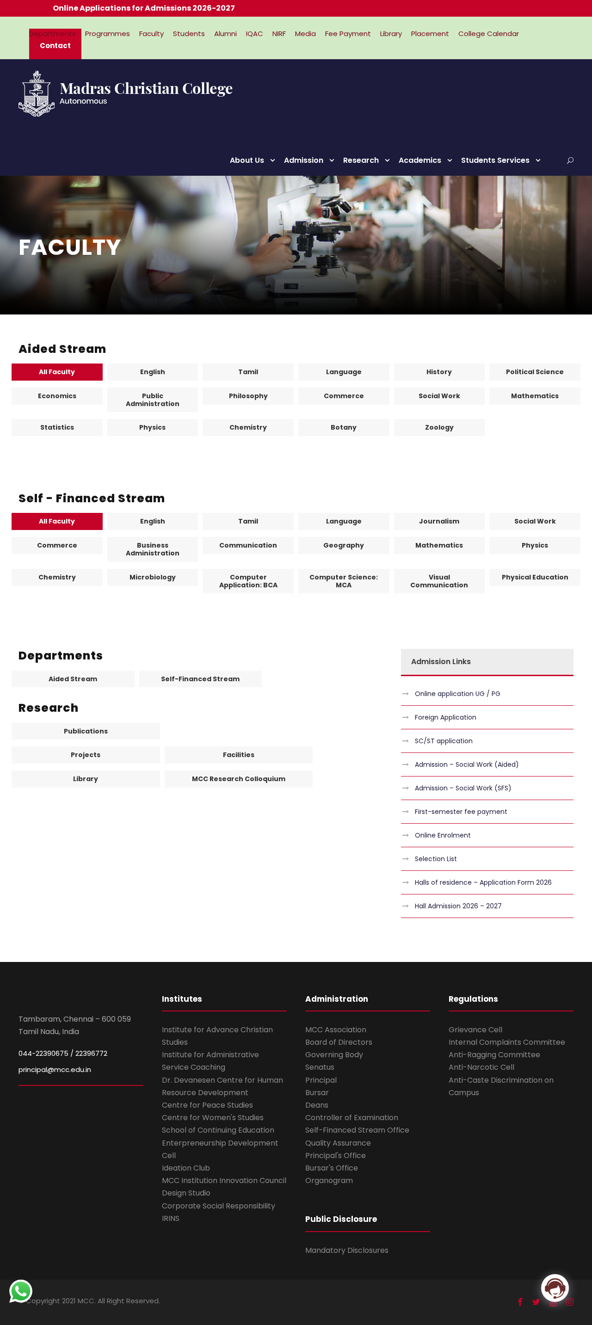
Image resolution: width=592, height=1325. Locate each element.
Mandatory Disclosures (346, 1250)
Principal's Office (335, 1155)
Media (305, 33)
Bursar (317, 1092)
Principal (321, 1080)
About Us (247, 160)
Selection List (436, 858)
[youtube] (553, 1302)
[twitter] (536, 1302)
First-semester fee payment (461, 811)
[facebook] (520, 1302)
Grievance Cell (475, 1029)
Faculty (151, 33)
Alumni (225, 33)
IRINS (170, 1218)
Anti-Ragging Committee (494, 1054)
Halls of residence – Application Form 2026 (483, 882)
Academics (420, 160)
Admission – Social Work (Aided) (467, 764)
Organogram (329, 1180)
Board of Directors (338, 1042)
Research (361, 160)
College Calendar (488, 33)
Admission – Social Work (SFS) (463, 788)
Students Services (495, 160)
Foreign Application (445, 717)
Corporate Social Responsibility (218, 1206)
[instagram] (570, 1302)
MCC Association (335, 1029)
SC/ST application (444, 741)
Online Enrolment (443, 835)
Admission (303, 160)
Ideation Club (186, 1168)
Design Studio (186, 1193)
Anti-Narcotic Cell (481, 1067)
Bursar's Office (331, 1168)
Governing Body (334, 1054)
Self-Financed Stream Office (357, 1130)
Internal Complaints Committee (507, 1042)
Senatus (319, 1067)
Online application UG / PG (457, 693)
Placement (430, 33)
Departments (52, 33)
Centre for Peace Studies (207, 1105)
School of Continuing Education (218, 1130)
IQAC (254, 33)
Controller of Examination (351, 1117)
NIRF (279, 33)
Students (189, 33)
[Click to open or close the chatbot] (555, 1288)
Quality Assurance (338, 1143)
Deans (316, 1105)
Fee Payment (348, 33)
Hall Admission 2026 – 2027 (458, 906)
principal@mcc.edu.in (54, 1069)
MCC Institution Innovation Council (224, 1180)
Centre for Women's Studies (213, 1117)
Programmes (107, 33)
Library (391, 33)
